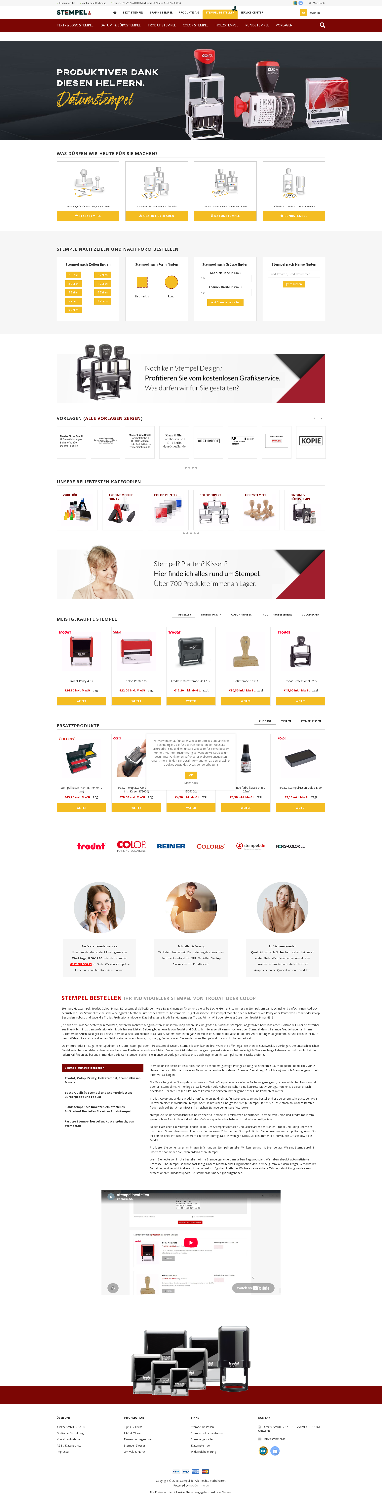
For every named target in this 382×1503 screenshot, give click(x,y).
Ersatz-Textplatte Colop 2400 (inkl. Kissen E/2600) (136, 789)
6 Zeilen (102, 292)
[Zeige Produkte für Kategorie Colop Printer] (77, 510)
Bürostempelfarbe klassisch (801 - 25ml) (246, 789)
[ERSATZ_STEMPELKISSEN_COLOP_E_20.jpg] (300, 758)
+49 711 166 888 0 (131, 2)
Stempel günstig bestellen (84, 1068)
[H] (115, 12)
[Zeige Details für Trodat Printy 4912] (81, 651)
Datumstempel (200, 1445)
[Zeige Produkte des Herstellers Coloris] (211, 846)
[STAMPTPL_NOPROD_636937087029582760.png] (71, 440)
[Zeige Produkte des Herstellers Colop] (131, 846)
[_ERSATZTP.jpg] (136, 758)
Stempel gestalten (202, 1439)
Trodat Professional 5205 (300, 681)
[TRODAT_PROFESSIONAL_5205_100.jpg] (300, 651)
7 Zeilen (73, 301)
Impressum (64, 1451)
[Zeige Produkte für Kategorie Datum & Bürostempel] (214, 510)
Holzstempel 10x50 (245, 681)
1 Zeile (73, 275)
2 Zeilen (102, 275)
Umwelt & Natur (134, 1451)
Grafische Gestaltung (70, 1433)
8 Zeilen (102, 301)
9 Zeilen (73, 310)
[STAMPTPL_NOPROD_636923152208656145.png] (276, 440)
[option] (71, 445)
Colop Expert (119, 495)
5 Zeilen (73, 292)
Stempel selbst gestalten (207, 1433)
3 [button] (193, 468)
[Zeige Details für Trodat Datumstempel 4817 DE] (191, 651)
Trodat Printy (257, 495)
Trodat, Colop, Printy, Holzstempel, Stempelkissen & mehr (102, 1080)
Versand (227, 1492)
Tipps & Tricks (133, 1427)
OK (191, 775)
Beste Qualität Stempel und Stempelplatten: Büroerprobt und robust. (98, 1094)
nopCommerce (199, 1485)
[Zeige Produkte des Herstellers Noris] (290, 846)
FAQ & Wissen (133, 1433)
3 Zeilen (73, 283)
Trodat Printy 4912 (81, 681)
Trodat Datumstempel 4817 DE (191, 681)
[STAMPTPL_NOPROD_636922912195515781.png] (105, 440)
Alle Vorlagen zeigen (113, 418)
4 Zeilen (102, 283)
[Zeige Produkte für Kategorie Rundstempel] (305, 510)
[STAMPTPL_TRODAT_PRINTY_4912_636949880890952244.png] (139, 440)
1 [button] (186, 468)
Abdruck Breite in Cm (224, 287)
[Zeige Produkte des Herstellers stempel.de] (251, 846)
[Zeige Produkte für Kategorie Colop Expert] (122, 510)
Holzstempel (164, 495)
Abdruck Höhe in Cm (225, 273)
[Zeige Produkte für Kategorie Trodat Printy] (259, 510)
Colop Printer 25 (136, 681)
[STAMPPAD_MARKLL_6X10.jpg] (81, 758)
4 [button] (196, 468)
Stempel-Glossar (134, 1445)
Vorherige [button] (314, 418)
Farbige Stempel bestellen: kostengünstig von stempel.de (99, 1123)
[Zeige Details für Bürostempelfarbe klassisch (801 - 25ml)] (245, 758)
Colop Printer (74, 495)
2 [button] (189, 468)
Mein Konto (319, 2)
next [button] (321, 418)
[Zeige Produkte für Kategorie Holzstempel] (168, 510)
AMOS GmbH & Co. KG (71, 1427)
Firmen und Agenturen (138, 1439)
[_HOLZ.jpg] (245, 651)
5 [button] (198, 533)
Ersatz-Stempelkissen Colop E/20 (300, 787)
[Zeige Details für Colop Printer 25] (136, 651)
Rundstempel (301, 495)
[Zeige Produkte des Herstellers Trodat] (91, 846)
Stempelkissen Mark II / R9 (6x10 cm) (81, 789)
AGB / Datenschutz (69, 1445)
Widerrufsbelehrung (203, 1451)
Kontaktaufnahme (68, 1439)
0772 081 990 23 (81, 964)
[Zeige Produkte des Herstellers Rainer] (171, 846)
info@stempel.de (275, 1439)
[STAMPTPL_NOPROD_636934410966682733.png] (310, 440)
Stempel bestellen (202, 1427)
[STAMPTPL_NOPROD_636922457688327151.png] (242, 440)
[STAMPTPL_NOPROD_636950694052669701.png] (208, 440)
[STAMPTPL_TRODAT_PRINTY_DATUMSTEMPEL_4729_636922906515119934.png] (174, 440)
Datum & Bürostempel (210, 497)
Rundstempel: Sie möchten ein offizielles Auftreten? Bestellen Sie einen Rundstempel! (98, 1109)
